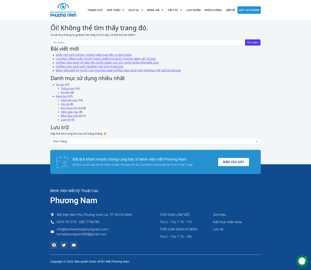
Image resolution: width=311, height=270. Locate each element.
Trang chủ (95, 10)
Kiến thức (61, 96)
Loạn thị (66, 119)
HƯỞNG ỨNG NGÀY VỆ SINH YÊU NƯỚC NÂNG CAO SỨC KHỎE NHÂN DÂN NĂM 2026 (107, 63)
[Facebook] (54, 245)
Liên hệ (230, 10)
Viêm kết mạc (69, 100)
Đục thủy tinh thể (71, 108)
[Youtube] (73, 245)
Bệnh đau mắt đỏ (71, 116)
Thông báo (67, 88)
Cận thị (65, 104)
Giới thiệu (113, 10)
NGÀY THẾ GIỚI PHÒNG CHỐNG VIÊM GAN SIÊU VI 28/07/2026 (94, 55)
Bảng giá (153, 10)
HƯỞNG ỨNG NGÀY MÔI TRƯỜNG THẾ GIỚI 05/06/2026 (90, 66)
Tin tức (173, 10)
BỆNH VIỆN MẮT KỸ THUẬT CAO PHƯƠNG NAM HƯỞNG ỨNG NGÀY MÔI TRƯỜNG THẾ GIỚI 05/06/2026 (118, 70)
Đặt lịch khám (249, 10)
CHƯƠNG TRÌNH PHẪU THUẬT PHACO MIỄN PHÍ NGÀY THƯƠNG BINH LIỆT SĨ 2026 (106, 59)
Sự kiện (65, 92)
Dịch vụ (134, 10)
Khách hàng (213, 10)
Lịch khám (194, 10)
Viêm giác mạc (70, 112)
